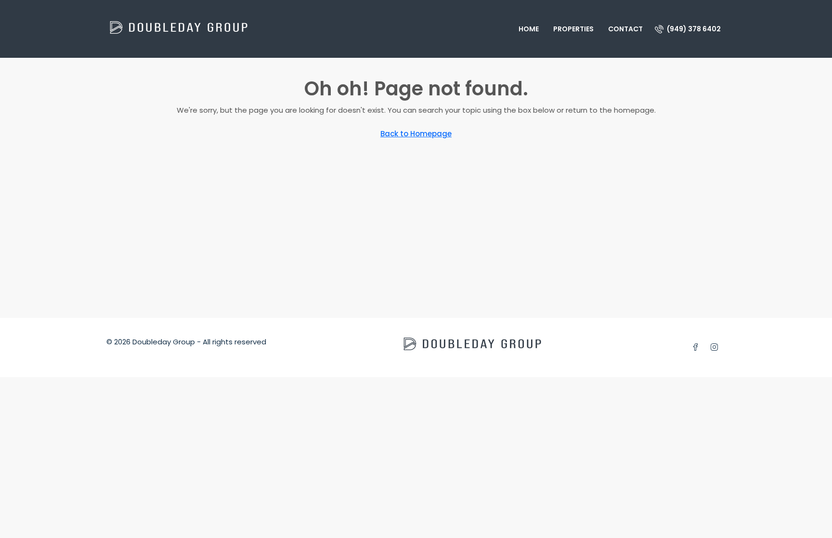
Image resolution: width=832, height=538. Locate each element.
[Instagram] (716, 347)
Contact (625, 29)
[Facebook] (697, 347)
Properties (573, 29)
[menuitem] (688, 29)
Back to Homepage (416, 134)
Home (529, 29)
